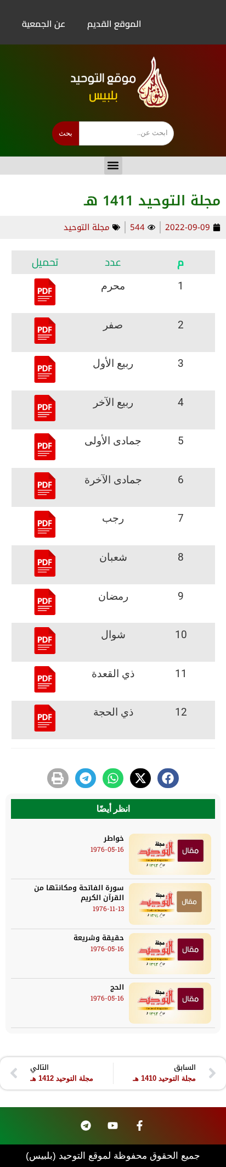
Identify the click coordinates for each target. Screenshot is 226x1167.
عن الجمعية (43, 23)
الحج (117, 987)
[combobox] (126, 133)
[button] (113, 166)
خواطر (114, 838)
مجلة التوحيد (87, 227)
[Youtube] (112, 1125)
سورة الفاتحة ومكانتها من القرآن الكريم (79, 892)
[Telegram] (85, 1125)
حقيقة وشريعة (99, 938)
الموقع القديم (114, 23)
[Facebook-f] (139, 1125)
